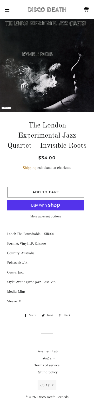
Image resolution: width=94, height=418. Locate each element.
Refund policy (47, 372)
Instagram (47, 358)
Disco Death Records (52, 397)
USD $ (44, 385)
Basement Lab (47, 351)
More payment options (45, 216)
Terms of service (47, 365)
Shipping (29, 167)
